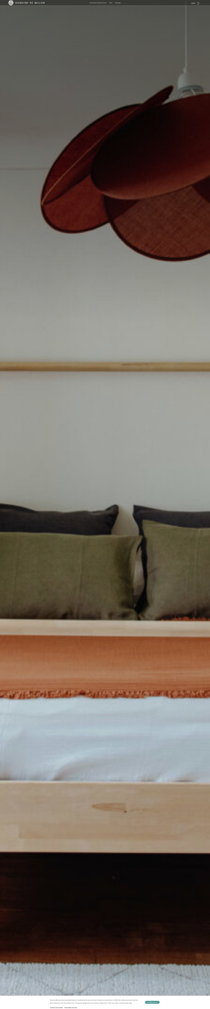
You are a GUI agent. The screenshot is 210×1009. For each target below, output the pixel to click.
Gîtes (110, 3)
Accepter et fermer (152, 1002)
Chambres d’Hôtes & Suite (98, 3)
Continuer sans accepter (56, 1007)
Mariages (118, 3)
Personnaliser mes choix (70, 1007)
